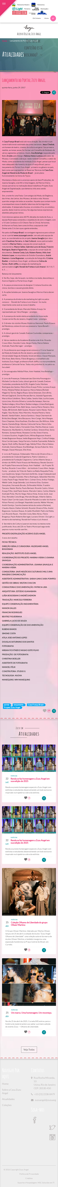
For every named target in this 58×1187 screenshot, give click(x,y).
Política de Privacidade (29, 1174)
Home (4, 41)
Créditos (29, 1178)
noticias (14, 776)
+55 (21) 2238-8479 (44, 1094)
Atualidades (8, 1099)
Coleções (7, 1105)
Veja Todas (29, 1049)
